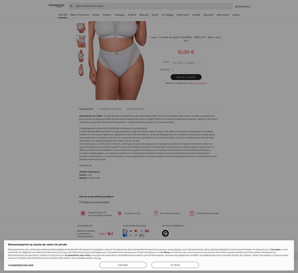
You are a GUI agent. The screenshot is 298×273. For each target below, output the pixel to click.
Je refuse (175, 265)
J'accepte (123, 265)
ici (99, 258)
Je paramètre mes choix (21, 265)
